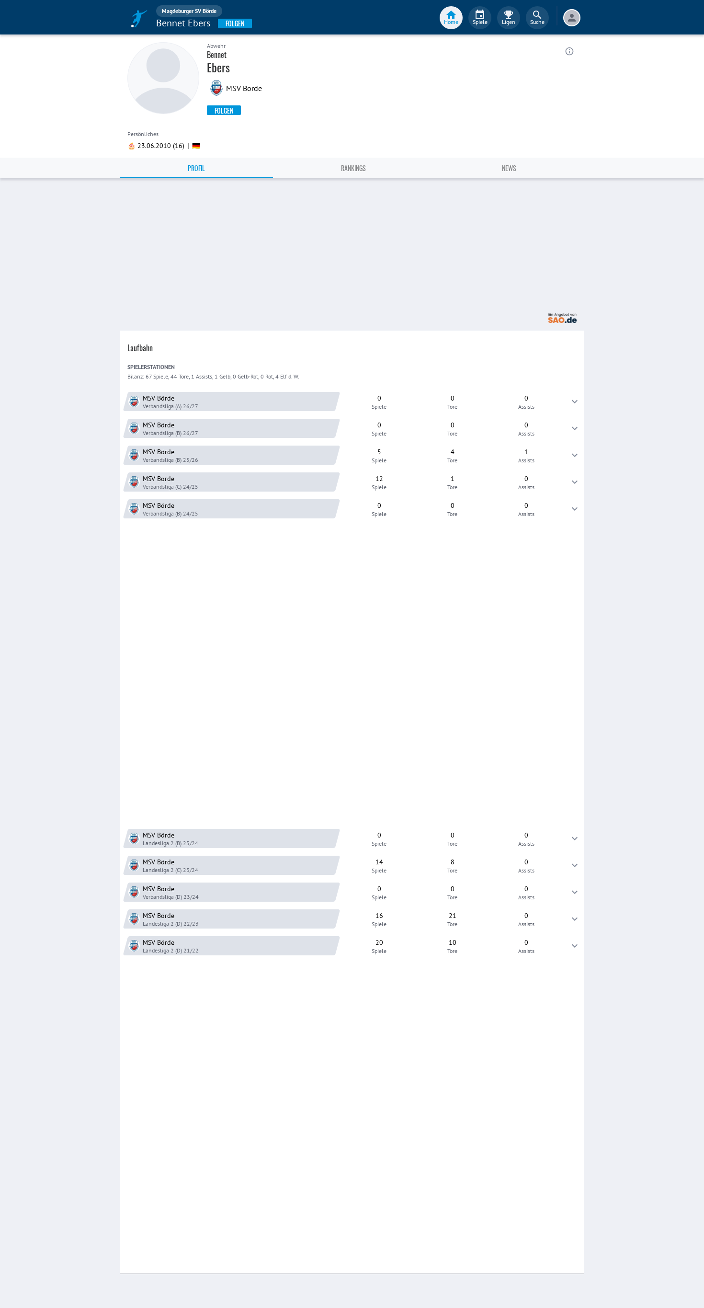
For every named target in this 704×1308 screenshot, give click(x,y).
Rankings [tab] (353, 168)
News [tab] (509, 168)
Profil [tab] (196, 168)
